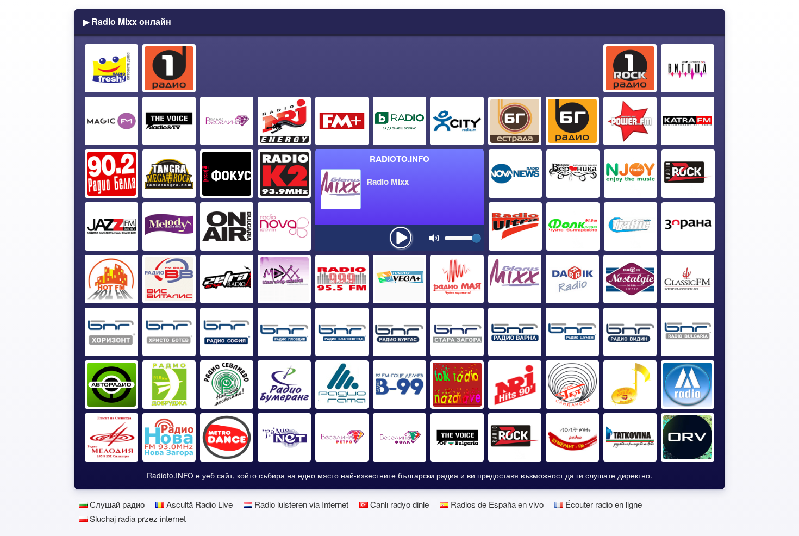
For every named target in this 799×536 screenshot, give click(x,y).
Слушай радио (116, 504)
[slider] (476, 238)
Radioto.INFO (399, 159)
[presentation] (400, 237)
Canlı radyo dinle (398, 504)
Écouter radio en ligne (602, 504)
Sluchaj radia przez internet (137, 518)
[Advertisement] (400, 68)
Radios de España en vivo (496, 504)
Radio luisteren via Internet (300, 504)
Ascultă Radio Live (198, 504)
